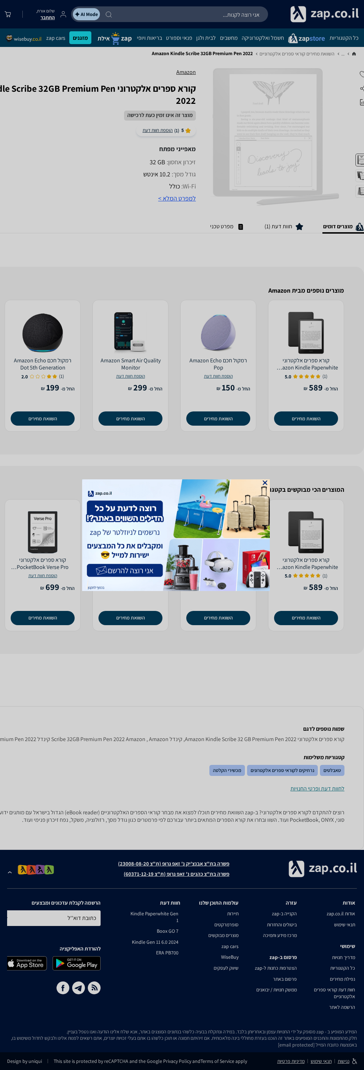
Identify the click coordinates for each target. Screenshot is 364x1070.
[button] (265, 482)
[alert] (182, 535)
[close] (265, 482)
